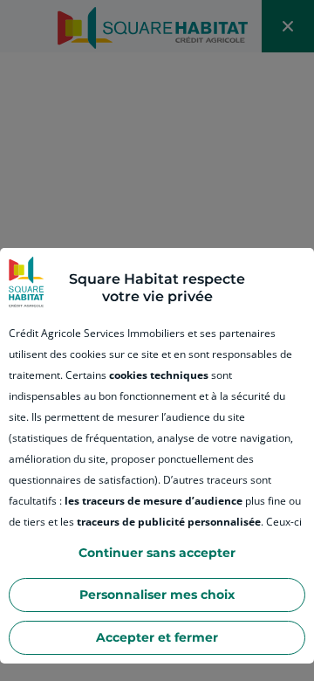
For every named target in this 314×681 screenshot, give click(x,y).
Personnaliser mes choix (157, 594)
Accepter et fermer (157, 637)
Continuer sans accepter (157, 553)
